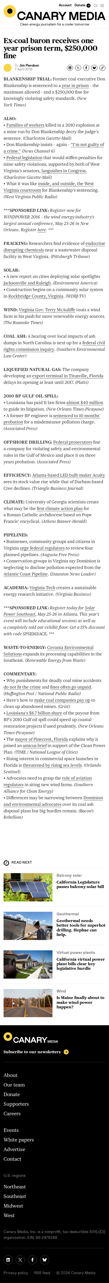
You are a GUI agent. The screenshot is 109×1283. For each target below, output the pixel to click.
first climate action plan (60, 508)
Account (65, 5)
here (42, 229)
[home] (54, 12)
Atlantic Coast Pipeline (26, 574)
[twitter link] (20, 1259)
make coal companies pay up (62, 700)
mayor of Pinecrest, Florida (41, 739)
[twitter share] (78, 68)
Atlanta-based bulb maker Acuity (68, 475)
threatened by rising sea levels (52, 765)
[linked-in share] (70, 68)
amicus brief (35, 745)
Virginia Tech (42, 587)
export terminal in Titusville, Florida (67, 375)
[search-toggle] (95, 6)
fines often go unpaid (70, 687)
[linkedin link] (8, 1259)
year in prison (75, 85)
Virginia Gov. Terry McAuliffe (47, 309)
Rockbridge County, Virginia (35, 296)
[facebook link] (32, 1259)
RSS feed (42, 1273)
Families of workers (25, 125)
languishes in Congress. (64, 170)
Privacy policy (16, 1273)
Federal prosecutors (72, 442)
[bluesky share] (94, 68)
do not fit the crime (22, 687)
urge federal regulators (42, 548)
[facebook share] (86, 68)
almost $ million (84, 402)
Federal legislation (24, 157)
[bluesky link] (44, 1259)
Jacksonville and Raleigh (27, 283)
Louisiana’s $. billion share (34, 713)
